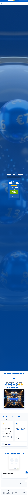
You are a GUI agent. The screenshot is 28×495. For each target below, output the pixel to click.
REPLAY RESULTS (14, 398)
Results (3, 3)
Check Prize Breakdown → (23, 0)
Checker (6, 3)
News (26, 3)
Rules (21, 3)
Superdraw (14, 3)
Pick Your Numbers (14, 192)
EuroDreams (18, 3)
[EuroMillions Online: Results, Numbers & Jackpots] (1, 3)
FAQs (24, 3)
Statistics (10, 3)
